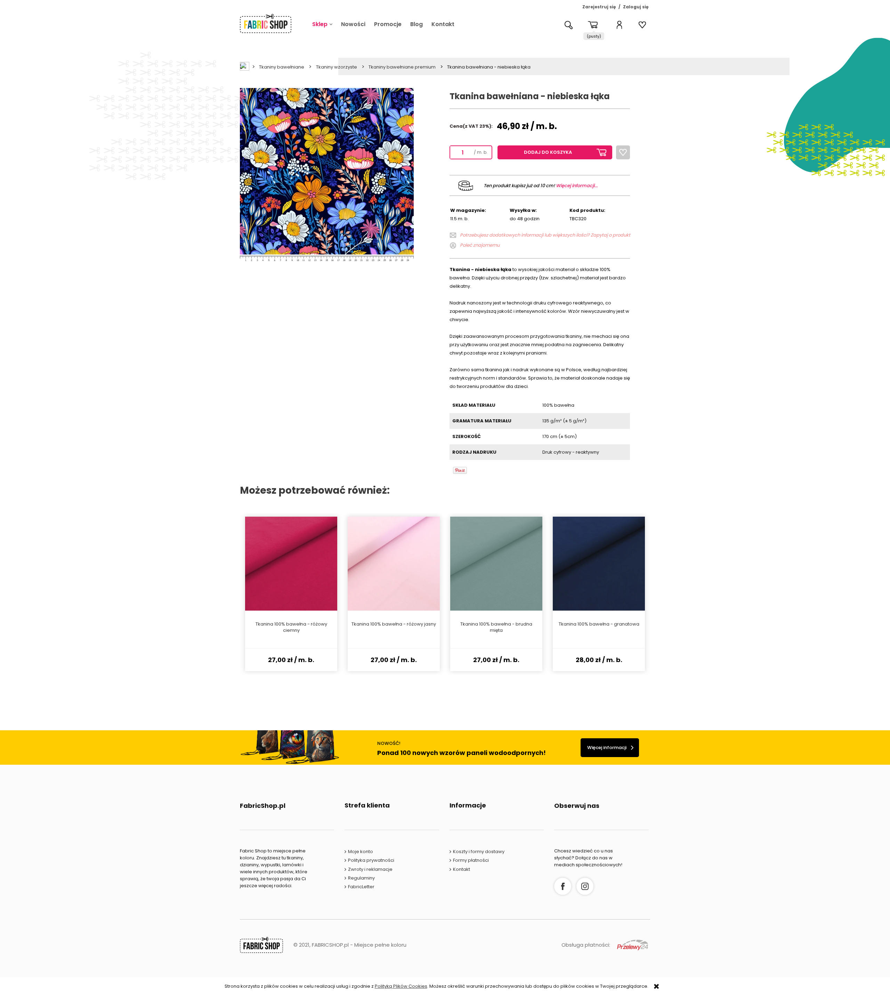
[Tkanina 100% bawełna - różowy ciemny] (291, 564)
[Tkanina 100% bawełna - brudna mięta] (496, 564)
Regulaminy (361, 878)
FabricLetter (361, 886)
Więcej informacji (606, 747)
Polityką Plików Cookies (401, 986)
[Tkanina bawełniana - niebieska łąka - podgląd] (327, 175)
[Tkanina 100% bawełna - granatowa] (599, 564)
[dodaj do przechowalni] (623, 152)
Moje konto (360, 851)
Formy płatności (471, 860)
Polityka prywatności (371, 860)
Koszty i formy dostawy (478, 851)
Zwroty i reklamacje (370, 869)
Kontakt (461, 869)
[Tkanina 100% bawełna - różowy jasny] (394, 564)
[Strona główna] (265, 23)
